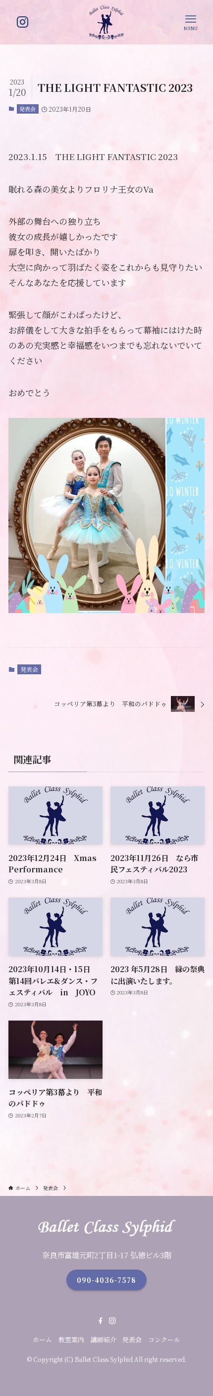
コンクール (164, 1339)
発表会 (27, 109)
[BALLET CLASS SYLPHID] (106, 22)
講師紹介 (103, 1339)
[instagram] (112, 1320)
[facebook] (100, 1320)
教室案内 (71, 1339)
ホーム (42, 1339)
